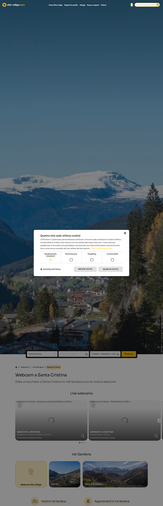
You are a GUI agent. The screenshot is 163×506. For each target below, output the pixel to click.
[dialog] (81, 253)
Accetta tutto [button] (110, 269)
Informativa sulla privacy (101, 248)
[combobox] (125, 233)
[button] (50, 269)
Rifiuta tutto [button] (85, 269)
